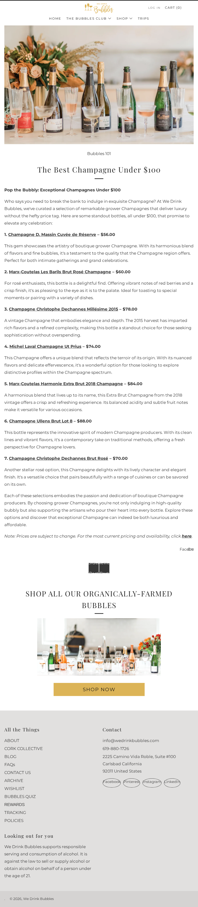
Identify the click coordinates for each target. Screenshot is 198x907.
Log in (154, 7)
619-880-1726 (116, 748)
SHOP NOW (99, 689)
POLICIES (13, 820)
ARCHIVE (13, 780)
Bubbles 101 (99, 153)
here (187, 536)
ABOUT (11, 740)
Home (55, 18)
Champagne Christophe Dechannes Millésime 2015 (63, 309)
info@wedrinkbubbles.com (131, 740)
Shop (122, 18)
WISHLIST (14, 788)
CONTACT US (17, 772)
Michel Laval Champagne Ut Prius (45, 346)
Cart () (173, 7)
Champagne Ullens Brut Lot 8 (40, 421)
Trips (143, 18)
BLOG (10, 756)
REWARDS (14, 804)
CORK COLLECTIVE (23, 748)
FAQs (9, 764)
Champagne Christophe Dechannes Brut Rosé (58, 458)
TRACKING (15, 812)
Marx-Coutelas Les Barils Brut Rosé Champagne (60, 271)
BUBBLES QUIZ (20, 796)
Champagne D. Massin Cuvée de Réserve (52, 234)
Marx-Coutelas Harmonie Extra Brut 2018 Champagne (66, 383)
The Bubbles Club (86, 18)
